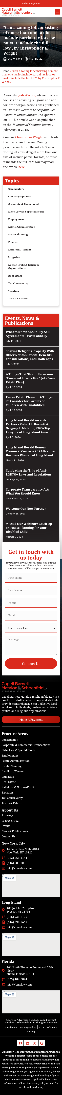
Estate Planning (18, 234)
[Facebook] (20, 1043)
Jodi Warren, (27, 95)
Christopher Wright (29, 137)
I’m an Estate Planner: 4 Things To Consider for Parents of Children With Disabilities (29, 401)
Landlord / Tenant (19, 249)
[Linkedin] (27, 1043)
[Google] (42, 1043)
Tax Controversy (18, 283)
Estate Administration (21, 226)
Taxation (13, 290)
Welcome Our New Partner (26, 508)
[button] (57, 12)
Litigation (14, 257)
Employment (16, 219)
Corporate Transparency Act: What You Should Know (27, 491)
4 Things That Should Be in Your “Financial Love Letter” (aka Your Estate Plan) (30, 378)
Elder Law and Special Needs (26, 211)
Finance (13, 242)
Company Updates (19, 196)
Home (5, 71)
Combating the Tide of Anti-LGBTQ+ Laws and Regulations (28, 472)
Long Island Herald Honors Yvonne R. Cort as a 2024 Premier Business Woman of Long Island (31, 451)
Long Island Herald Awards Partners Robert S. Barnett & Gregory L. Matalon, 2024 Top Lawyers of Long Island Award (28, 426)
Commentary (16, 188)
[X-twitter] (34, 1043)
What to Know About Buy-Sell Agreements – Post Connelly (28, 334)
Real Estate (15, 275)
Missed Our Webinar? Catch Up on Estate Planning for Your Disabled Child (29, 527)
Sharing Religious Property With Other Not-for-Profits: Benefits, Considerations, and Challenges (30, 355)
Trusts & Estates (18, 298)
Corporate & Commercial (23, 204)
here (21, 167)
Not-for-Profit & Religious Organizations (23, 266)
